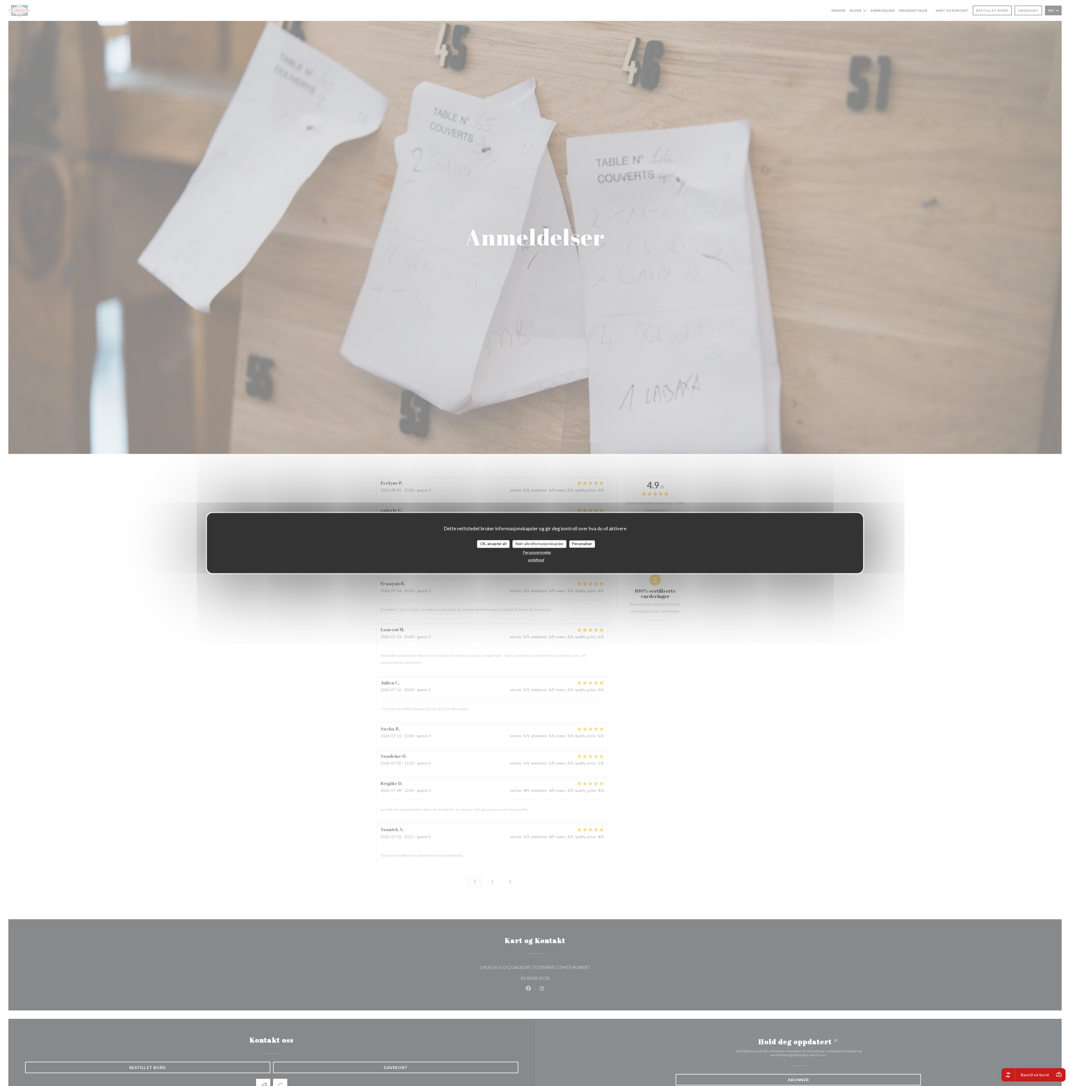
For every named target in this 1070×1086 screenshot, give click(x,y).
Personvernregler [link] (537, 552)
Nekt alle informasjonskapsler (539, 543)
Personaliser (582, 543)
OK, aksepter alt (493, 543)
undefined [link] (536, 559)
